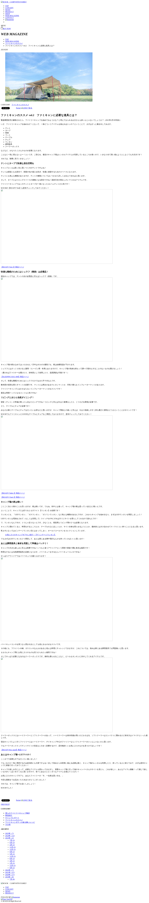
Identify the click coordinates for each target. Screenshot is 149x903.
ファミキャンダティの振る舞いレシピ (20, 822)
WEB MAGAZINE (12, 16)
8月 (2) (12, 859)
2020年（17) (10, 875)
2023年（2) (9, 838)
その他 (7, 825)
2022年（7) (9, 870)
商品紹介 (8, 815)
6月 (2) (12, 843)
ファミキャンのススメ (14, 43)
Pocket (18, 108)
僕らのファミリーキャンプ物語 (17, 813)
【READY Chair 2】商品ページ (13, 497)
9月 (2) (12, 852)
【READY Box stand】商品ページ (14, 750)
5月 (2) (12, 854)
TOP (7, 6)
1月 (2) (12, 863)
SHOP (7, 14)
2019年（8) (9, 877)
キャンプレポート (12, 818)
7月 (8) (12, 879)
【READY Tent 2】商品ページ (12, 267)
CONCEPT (9, 8)
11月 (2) (12, 847)
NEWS (7, 10)
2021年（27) (10, 872)
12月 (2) (12, 849)
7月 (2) (12, 840)
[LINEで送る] (26, 108)
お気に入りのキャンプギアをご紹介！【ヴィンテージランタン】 (30, 535)
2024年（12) (10, 836)
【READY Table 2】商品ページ (13, 493)
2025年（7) (9, 833)
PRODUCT (9, 12)
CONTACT (9, 18)
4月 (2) (12, 845)
